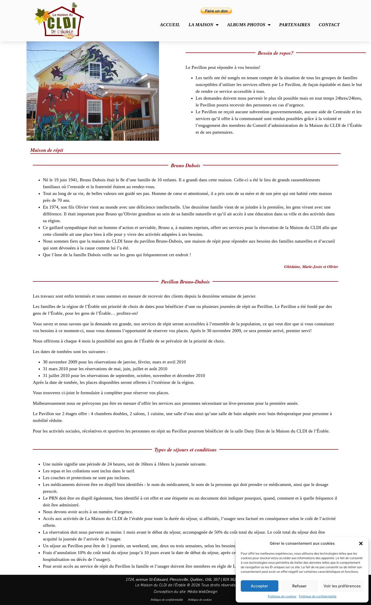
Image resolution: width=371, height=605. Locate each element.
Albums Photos (246, 24)
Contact (329, 24)
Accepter (259, 586)
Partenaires (294, 24)
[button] (360, 543)
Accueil (170, 24)
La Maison (201, 24)
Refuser (299, 586)
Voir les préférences (342, 586)
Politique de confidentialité (317, 596)
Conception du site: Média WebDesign (185, 592)
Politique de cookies (282, 596)
